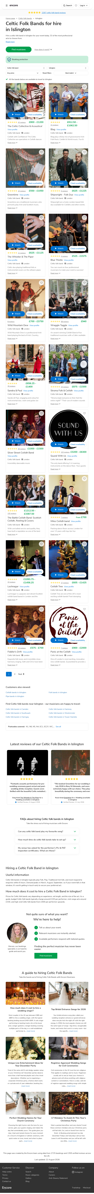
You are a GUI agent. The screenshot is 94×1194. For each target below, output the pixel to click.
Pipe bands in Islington (15, 696)
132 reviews (12, 513)
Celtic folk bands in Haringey (17, 717)
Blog (27, 1181)
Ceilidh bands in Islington (16, 692)
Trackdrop (76, 1187)
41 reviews (54, 125)
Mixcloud (86, 1187)
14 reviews (22, 648)
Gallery (28, 1178)
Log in (82, 5)
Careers (52, 1175)
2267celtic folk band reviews (54, 12)
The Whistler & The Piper (29, 798)
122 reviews (65, 452)
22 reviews (11, 582)
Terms (4, 1175)
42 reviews (22, 122)
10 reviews (22, 191)
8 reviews (11, 322)
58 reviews (65, 322)
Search (69, 5)
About (51, 1172)
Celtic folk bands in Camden (17, 709)
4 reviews (64, 256)
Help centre (7, 1172)
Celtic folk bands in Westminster (62, 713)
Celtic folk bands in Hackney (60, 709)
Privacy (5, 1178)
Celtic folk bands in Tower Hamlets (63, 717)
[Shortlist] (76, 5)
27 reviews (65, 583)
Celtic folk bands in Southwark (18, 713)
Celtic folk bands (25, 18)
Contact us (6, 1181)
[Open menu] (7, 5)
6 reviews (64, 191)
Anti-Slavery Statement (58, 1178)
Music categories (32, 1175)
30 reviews (22, 449)
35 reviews (11, 386)
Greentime (67, 798)
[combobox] (26, 68)
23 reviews (65, 387)
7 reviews (64, 517)
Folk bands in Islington (58, 692)
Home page (10, 18)
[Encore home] (14, 5)
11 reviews (22, 253)
